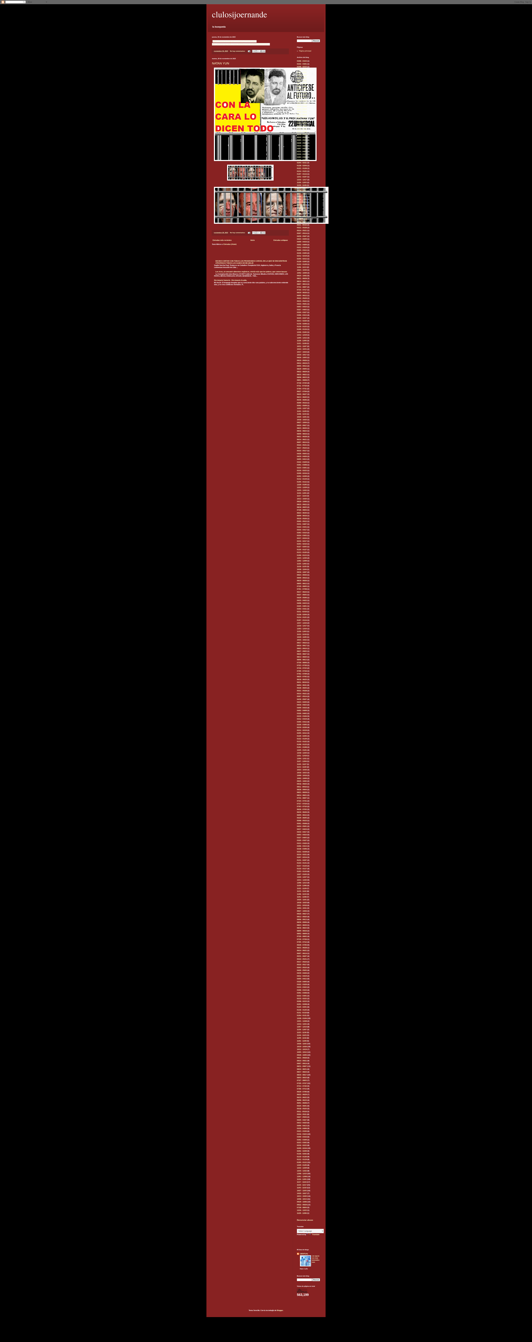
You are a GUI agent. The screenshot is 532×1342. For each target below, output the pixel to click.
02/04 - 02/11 (302, 163)
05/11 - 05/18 (302, 1112)
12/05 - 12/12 (302, 338)
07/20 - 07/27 (302, 1083)
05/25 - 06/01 (302, 95)
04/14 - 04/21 (302, 146)
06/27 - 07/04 (302, 391)
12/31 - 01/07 (302, 177)
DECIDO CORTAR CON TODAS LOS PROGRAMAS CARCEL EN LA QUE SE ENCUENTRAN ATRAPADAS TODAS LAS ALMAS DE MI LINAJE (251, 262)
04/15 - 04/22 (302, 600)
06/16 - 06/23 (302, 126)
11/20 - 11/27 (302, 764)
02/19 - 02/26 (302, 727)
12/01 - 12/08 (302, 1176)
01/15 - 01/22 (302, 742)
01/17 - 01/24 (302, 866)
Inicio (252, 240)
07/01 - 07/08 (302, 589)
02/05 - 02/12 (302, 259)
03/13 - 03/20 (302, 843)
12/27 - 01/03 (302, 874)
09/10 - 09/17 (302, 646)
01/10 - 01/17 (302, 869)
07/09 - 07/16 (302, 219)
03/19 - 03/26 (302, 716)
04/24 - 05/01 (302, 304)
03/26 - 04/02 (302, 713)
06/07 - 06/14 (302, 442)
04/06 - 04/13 (302, 1126)
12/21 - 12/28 (302, 1021)
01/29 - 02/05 (302, 262)
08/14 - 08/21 (302, 281)
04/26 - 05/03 (302, 454)
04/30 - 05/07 (302, 236)
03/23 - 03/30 (302, 1131)
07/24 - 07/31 (302, 801)
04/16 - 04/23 (302, 705)
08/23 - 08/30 (302, 428)
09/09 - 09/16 (302, 578)
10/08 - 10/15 (302, 197)
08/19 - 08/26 (302, 581)
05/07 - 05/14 (302, 233)
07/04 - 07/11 (302, 389)
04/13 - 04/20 (302, 1123)
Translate (315, 1235)
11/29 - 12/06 (302, 886)
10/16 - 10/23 (302, 773)
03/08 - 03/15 (302, 61)
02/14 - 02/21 (302, 855)
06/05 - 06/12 (302, 295)
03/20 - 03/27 (302, 312)
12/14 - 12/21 (302, 1024)
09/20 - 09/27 (302, 425)
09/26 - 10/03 (302, 358)
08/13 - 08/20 (302, 657)
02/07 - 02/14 (302, 857)
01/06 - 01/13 (302, 555)
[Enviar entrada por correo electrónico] (249, 51)
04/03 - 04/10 (302, 307)
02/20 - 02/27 (302, 318)
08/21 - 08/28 (302, 278)
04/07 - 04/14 (302, 149)
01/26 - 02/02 (302, 1154)
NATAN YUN (220, 63)
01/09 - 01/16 (302, 329)
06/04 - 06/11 (302, 685)
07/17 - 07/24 (302, 804)
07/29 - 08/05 (302, 586)
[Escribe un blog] (256, 51)
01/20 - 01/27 (302, 550)
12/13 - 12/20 (302, 880)
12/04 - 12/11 (302, 759)
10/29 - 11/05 (302, 191)
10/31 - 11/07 (302, 346)
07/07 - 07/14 (302, 118)
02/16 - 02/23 (302, 471)
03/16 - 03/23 (302, 1134)
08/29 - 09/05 (302, 369)
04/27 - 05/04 (302, 1117)
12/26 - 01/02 (302, 332)
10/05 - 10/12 (302, 1052)
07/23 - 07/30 (302, 214)
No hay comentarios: (238, 51)
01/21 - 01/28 (302, 168)
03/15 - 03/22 (302, 987)
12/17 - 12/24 (302, 623)
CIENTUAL (304, 1254)
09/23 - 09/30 (302, 575)
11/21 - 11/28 (302, 343)
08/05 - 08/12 (302, 584)
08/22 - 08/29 (302, 372)
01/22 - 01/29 (302, 264)
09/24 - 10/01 (302, 199)
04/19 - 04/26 (302, 456)
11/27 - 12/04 (302, 761)
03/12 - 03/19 (302, 247)
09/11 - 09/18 (302, 787)
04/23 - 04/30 (302, 239)
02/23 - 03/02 (302, 1143)
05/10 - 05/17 (302, 451)
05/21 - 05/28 (302, 228)
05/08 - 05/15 (302, 821)
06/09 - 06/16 (302, 129)
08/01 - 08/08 (302, 380)
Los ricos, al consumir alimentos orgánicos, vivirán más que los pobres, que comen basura (251, 272)
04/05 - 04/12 (302, 459)
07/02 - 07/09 (302, 674)
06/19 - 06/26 (302, 293)
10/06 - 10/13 (302, 1199)
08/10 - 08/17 (302, 1075)
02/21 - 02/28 (302, 852)
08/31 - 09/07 (302, 1066)
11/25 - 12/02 (302, 564)
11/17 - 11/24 (302, 496)
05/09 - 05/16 (302, 403)
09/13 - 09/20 (302, 917)
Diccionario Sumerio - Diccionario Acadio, (230, 280)
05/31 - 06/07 (302, 956)
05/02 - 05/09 (302, 406)
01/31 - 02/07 (302, 860)
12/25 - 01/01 (302, 750)
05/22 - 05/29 (302, 298)
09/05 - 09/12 (302, 366)
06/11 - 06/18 (302, 225)
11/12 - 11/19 (302, 634)
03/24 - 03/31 (302, 527)
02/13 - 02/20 (302, 321)
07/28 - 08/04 (302, 510)
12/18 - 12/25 (302, 753)
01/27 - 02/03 (302, 547)
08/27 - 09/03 (302, 651)
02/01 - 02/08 (302, 1004)
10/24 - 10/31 (302, 349)
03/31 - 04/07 (302, 151)
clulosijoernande (239, 14)
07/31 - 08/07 (302, 287)
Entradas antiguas (280, 240)
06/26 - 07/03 (302, 809)
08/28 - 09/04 (302, 790)
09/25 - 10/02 (302, 276)
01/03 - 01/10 (302, 871)
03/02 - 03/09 (302, 1140)
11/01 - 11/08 (302, 897)
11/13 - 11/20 (302, 767)
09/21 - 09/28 (302, 1058)
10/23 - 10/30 (302, 270)
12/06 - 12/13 (302, 883)
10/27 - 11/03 (302, 1191)
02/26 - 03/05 (302, 253)
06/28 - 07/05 (302, 945)
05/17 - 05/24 (302, 448)
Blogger (280, 1310)
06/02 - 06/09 (302, 132)
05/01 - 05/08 (302, 824)
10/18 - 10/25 (302, 420)
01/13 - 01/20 (302, 552)
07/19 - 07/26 (302, 939)
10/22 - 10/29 (302, 194)
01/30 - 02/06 (302, 324)
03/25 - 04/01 (302, 606)
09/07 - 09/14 (302, 1063)
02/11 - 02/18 (302, 612)
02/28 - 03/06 (302, 849)
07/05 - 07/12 (302, 942)
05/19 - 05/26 (302, 134)
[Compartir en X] (258, 51)
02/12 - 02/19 (302, 256)
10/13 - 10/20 (302, 499)
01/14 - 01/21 (302, 171)
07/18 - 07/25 (302, 383)
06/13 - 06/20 (302, 397)
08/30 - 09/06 (302, 922)
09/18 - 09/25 (302, 784)
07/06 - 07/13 (302, 1089)
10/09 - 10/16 (302, 775)
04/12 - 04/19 (302, 976)
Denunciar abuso (305, 1220)
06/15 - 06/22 (302, 1097)
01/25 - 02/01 (302, 1007)
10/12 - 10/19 (302, 1049)
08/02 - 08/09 (302, 934)
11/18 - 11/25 (302, 566)
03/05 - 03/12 (302, 250)
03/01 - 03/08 (302, 465)
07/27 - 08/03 (302, 1080)
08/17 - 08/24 (302, 84)
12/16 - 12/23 (302, 1210)
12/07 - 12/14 (302, 1027)
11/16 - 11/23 (302, 72)
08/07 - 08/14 (302, 284)
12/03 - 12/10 (302, 629)
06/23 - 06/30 (302, 123)
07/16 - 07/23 (302, 216)
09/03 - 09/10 (302, 205)
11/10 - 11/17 (302, 1185)
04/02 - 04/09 (302, 245)
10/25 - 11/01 (302, 417)
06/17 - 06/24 (302, 592)
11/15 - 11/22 (302, 891)
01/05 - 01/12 (302, 98)
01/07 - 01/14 (302, 174)
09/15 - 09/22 (302, 504)
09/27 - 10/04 (302, 422)
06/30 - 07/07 (302, 120)
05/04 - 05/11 (302, 1114)
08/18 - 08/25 (302, 112)
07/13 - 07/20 (302, 1086)
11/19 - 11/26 (302, 185)
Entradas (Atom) (229, 244)
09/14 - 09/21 (302, 1061)
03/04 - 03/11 (302, 609)
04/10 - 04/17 (302, 832)
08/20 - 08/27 (302, 208)
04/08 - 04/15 (302, 603)
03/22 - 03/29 (302, 462)
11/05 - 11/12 (302, 188)
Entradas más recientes (222, 240)
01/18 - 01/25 (302, 1010)
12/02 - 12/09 (302, 561)
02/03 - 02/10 (302, 544)
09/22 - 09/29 (302, 109)
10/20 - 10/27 (302, 1193)
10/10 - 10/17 (302, 355)
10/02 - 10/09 (302, 273)
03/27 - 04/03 (302, 310)
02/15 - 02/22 (302, 999)
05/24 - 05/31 (302, 445)
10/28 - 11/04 (302, 569)
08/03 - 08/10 (302, 87)
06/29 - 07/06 (302, 89)
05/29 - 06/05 (302, 818)
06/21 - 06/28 (302, 437)
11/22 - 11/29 (302, 411)
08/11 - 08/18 (302, 115)
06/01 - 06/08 (302, 1103)
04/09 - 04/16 (302, 242)
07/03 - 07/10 (302, 806)
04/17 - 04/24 (302, 829)
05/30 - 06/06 (302, 400)
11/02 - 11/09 (302, 1041)
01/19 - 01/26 (302, 1157)
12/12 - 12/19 (302, 335)
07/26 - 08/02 (302, 936)
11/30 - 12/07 (302, 1030)
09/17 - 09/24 (302, 202)
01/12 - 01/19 (302, 479)
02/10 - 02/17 (302, 541)
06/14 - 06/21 (302, 440)
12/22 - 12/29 (302, 103)
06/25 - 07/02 (302, 677)
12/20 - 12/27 (302, 408)
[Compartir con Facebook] (261, 51)
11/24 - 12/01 (302, 493)
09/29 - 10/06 (302, 106)
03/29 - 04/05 (302, 982)
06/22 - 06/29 (302, 1095)
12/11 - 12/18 (302, 756)
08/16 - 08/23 (302, 431)
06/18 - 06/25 (302, 222)
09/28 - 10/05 (302, 78)
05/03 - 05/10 (302, 968)
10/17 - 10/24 (302, 352)
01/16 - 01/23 (302, 327)
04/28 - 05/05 (302, 143)
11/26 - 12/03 (302, 182)
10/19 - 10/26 (302, 1047)
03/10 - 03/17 (302, 154)
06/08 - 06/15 (302, 92)
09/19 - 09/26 (302, 360)
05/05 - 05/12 (302, 140)
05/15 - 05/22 (302, 301)
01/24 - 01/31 (302, 863)
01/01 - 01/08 (302, 747)
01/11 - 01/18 (302, 1013)
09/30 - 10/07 (302, 572)
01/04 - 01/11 (302, 1015)
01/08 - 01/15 (302, 744)
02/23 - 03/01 (302, 468)
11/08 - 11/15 (302, 414)
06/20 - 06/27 (302, 394)
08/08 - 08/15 (302, 377)
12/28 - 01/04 (302, 69)
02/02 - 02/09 (302, 476)
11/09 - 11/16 (302, 1038)
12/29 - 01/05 (302, 101)
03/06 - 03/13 (302, 315)
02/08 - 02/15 (302, 67)
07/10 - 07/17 (302, 290)
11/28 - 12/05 (302, 341)
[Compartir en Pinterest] (264, 51)
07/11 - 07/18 (302, 386)
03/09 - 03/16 (302, 1137)
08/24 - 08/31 (302, 81)
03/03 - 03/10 (302, 157)
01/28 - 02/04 (302, 166)
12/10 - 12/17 (302, 180)
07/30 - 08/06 (302, 211)
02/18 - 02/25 (302, 160)
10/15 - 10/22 (302, 640)
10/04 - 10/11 (302, 908)
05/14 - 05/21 (302, 231)
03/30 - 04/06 (302, 1128)
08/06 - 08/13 (302, 660)
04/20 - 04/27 (302, 1120)
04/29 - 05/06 (302, 598)
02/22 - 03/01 (302, 64)
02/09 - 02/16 (302, 473)
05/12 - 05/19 (302, 137)
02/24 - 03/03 (302, 535)
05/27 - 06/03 (302, 595)
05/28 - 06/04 (302, 688)
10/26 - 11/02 (302, 75)
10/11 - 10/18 (302, 905)
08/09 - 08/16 (302, 434)
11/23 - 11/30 (302, 1032)
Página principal (305, 51)
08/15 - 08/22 (302, 375)
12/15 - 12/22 (302, 490)
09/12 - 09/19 (302, 363)
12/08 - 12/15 (302, 1174)
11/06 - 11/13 (302, 267)
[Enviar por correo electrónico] (253, 51)
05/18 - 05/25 (302, 1109)
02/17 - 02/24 (302, 538)
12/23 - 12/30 (302, 558)
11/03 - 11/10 (302, 1188)
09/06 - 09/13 (302, 919)
